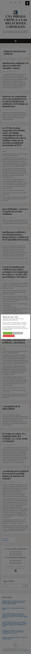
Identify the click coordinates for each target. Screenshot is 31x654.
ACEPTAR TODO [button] (7, 333)
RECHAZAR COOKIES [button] (9, 335)
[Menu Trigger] (27, 3)
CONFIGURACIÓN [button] (18, 333)
